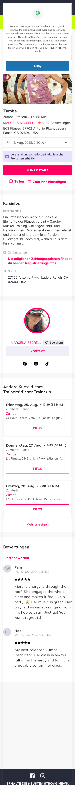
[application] (37, 392)
